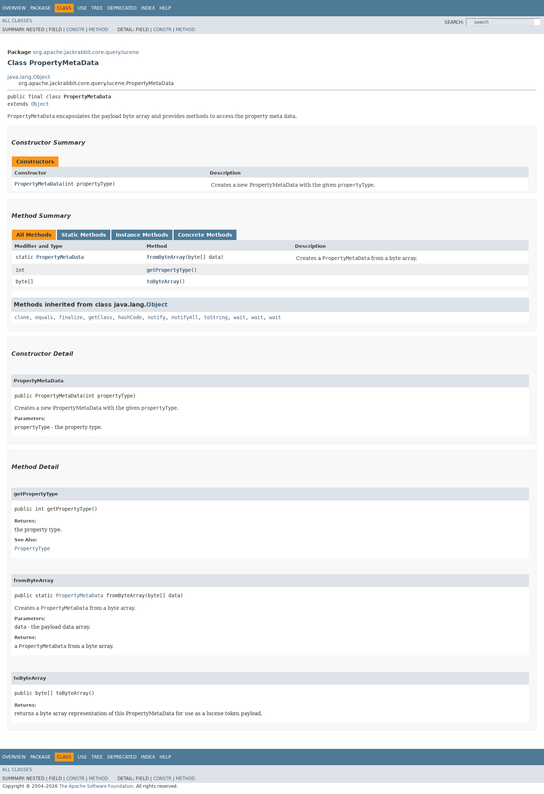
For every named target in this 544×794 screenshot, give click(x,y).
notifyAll (184, 317)
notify (156, 317)
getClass (100, 317)
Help (165, 8)
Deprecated (122, 8)
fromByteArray (166, 257)
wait (239, 317)
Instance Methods (142, 235)
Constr (75, 29)
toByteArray (163, 281)
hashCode (130, 317)
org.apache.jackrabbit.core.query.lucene (86, 52)
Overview (14, 8)
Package (40, 8)
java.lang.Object (28, 77)
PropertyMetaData (38, 184)
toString (216, 317)
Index (148, 8)
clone (21, 317)
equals (44, 317)
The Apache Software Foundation (96, 786)
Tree (97, 8)
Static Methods (83, 235)
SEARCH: (454, 22)
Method (98, 29)
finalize (71, 317)
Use (82, 8)
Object (40, 104)
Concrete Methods (205, 235)
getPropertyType (169, 270)
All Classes (17, 20)
